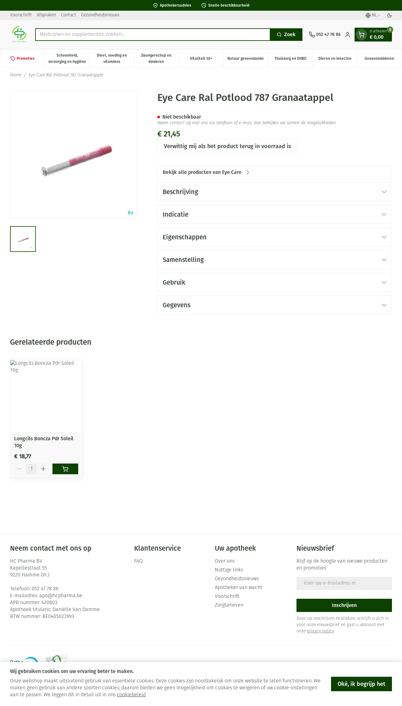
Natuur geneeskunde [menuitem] (247, 60)
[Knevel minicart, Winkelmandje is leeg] (361, 34)
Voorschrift (21, 15)
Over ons (225, 561)
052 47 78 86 (45, 589)
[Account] (348, 34)
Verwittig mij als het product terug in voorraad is (227, 146)
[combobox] (152, 34)
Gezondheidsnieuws (100, 15)
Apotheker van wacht (238, 587)
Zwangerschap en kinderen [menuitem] (159, 58)
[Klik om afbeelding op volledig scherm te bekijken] (73, 155)
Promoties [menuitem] (26, 58)
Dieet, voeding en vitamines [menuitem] (115, 58)
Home (15, 75)
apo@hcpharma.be (60, 595)
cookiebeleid (131, 695)
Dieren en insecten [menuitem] (337, 60)
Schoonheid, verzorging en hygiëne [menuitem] (68, 58)
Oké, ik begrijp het (361, 684)
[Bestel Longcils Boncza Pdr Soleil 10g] (65, 469)
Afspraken (46, 15)
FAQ (138, 561)
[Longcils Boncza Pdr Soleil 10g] (46, 396)
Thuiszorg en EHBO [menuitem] (293, 60)
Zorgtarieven (229, 605)
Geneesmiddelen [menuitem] (383, 60)
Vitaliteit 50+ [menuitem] (206, 60)
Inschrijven (344, 605)
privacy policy (320, 631)
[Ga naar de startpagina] (19, 34)
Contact (68, 15)
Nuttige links (229, 570)
